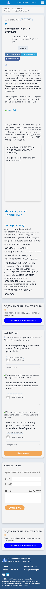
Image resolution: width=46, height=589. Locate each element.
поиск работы (23, 268)
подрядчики (9, 269)
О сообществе (30, 566)
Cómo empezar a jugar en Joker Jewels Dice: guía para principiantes (22, 348)
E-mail (8, 484)
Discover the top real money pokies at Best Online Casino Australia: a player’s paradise (20, 425)
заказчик (7, 238)
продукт (35, 271)
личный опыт (13, 255)
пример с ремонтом (21, 272)
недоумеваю (34, 259)
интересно (8, 241)
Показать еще (23, 453)
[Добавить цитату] (6, 491)
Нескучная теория (31, 570)
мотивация (22, 258)
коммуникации (16, 248)
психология (26, 274)
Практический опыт (10, 570)
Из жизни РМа (17, 9)
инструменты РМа (22, 237)
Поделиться (15, 54)
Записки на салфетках (15, 357)
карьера (18, 240)
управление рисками (18, 290)
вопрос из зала (34, 232)
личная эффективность (33, 252)
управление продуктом (15, 286)
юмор (9, 294)
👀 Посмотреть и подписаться (23, 320)
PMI (10, 229)
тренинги (24, 281)
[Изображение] (10, 491)
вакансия (26, 232)
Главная (7, 9)
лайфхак (22, 252)
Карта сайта (23, 585)
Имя (7, 479)
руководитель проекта (15, 278)
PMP (13, 229)
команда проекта (21, 243)
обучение (29, 262)
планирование (24, 266)
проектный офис (11, 275)
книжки (7, 244)
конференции (11, 251)
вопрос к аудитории (14, 234)
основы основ (10, 266)
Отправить (15, 507)
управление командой (24, 284)
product (19, 229)
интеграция (35, 238)
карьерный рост (32, 240)
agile (6, 229)
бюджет (20, 232)
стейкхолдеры (12, 280)
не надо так (13, 262)
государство (30, 235)
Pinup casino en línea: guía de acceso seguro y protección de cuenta (22, 385)
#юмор (23, 48)
